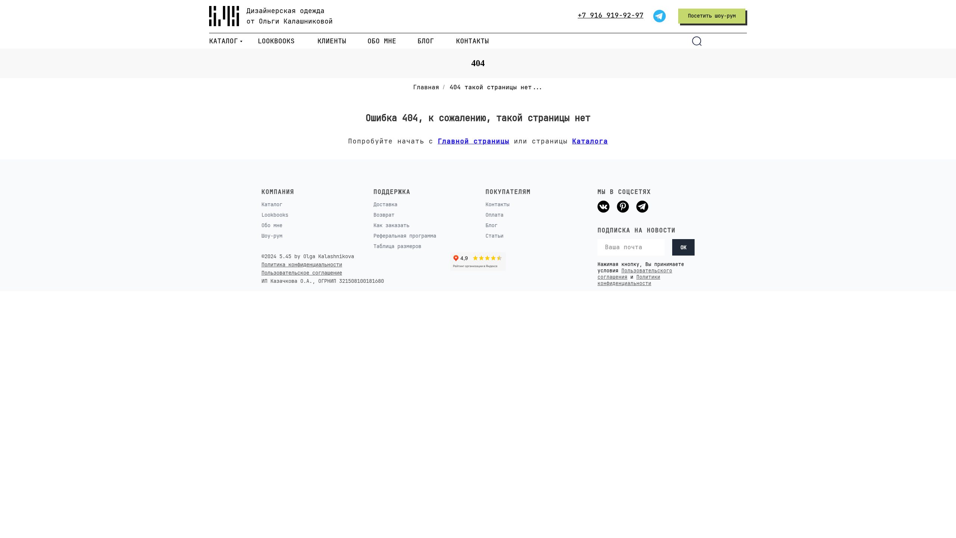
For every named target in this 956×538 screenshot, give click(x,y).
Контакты (497, 204)
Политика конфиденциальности (301, 264)
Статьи (494, 235)
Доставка (385, 204)
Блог (491, 225)
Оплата (494, 214)
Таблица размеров (397, 246)
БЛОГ (426, 41)
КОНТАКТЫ (472, 41)
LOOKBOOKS (276, 41)
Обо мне (271, 225)
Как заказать (391, 225)
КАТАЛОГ (223, 41)
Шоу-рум (271, 235)
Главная (426, 87)
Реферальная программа (404, 235)
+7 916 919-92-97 (610, 15)
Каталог (271, 204)
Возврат (383, 214)
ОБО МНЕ (381, 41)
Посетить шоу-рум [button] (712, 15)
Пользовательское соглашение (301, 272)
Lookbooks (274, 214)
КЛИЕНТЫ (331, 41)
